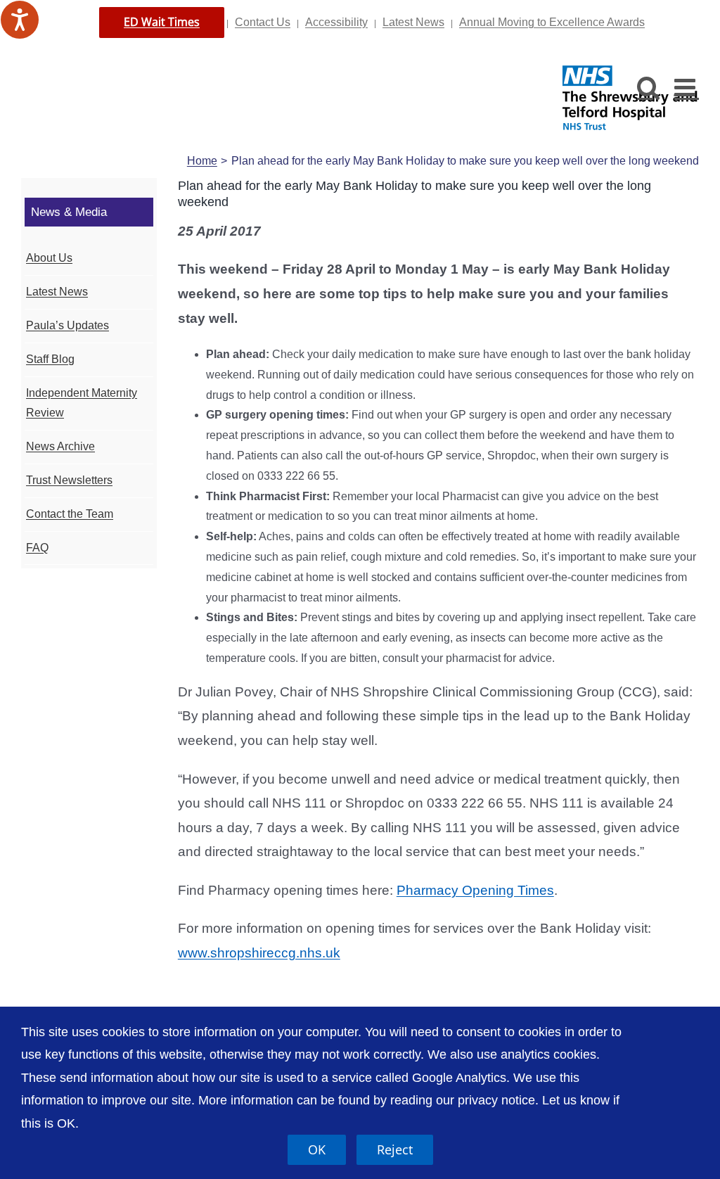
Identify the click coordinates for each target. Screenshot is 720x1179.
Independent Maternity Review (81, 403)
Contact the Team (69, 514)
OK (317, 1149)
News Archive (60, 446)
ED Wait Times (162, 22)
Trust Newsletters (69, 480)
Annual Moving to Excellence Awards (552, 22)
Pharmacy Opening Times (475, 890)
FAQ (37, 548)
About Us (49, 258)
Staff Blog (50, 359)
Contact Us (262, 22)
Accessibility (336, 22)
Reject (395, 1149)
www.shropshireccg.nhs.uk (259, 952)
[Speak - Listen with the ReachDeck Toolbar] (20, 20)
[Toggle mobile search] (648, 87)
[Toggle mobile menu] (686, 87)
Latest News (413, 22)
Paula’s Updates (67, 325)
